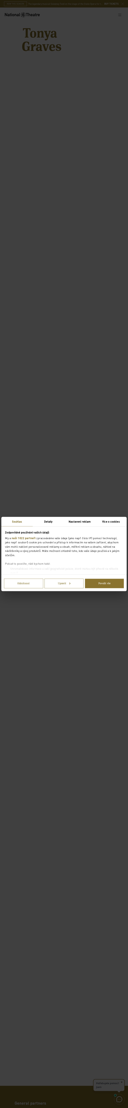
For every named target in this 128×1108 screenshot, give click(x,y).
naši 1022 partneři (24, 538)
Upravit (62, 583)
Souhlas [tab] (17, 521)
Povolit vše (104, 583)
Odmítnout (23, 583)
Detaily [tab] (48, 521)
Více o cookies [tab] (111, 521)
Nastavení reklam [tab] (80, 521)
